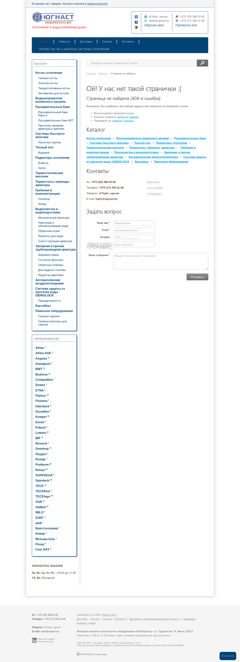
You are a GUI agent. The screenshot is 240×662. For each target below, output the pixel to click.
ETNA (40, 390)
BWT (40, 369)
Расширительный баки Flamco (53, 114)
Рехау (40, 544)
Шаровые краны (48, 254)
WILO (40, 512)
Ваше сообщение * (99, 255)
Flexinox (42, 400)
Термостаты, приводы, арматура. (52, 183)
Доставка (86, 41)
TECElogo (44, 496)
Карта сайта (109, 614)
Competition (45, 379)
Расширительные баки (52, 106)
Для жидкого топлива (52, 270)
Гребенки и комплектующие (47, 192)
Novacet (42, 443)
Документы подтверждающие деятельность (154, 619)
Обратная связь (154, 24)
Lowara (42, 432)
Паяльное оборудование (54, 311)
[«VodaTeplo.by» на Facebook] (136, 22)
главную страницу (123, 120)
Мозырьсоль (46, 539)
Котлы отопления (48, 72)
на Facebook (155, 187)
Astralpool (43, 363)
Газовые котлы (48, 78)
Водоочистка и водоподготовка (47, 210)
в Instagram (154, 193)
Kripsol (41, 427)
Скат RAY (43, 549)
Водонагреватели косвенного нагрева (50, 100)
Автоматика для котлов (53, 93)
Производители (46, 338)
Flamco (42, 395)
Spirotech (43, 480)
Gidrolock (43, 406)
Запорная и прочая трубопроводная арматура (55, 248)
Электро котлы (48, 83)
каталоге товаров (128, 116)
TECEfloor (43, 491)
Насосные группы (49, 142)
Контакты (128, 41)
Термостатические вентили (49, 174)
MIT (39, 438)
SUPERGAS (44, 475)
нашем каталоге (97, 3)
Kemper (42, 416)
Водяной (43, 152)
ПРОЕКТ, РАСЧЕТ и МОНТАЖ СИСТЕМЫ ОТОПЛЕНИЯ (74, 49)
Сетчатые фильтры (50, 259)
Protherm (43, 464)
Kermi (42, 168)
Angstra (42, 358)
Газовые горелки (49, 316)
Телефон (105, 237)
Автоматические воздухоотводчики (49, 281)
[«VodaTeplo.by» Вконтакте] (136, 17)
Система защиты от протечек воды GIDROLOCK (50, 292)
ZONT (40, 517)
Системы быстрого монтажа (50, 135)
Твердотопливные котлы (54, 88)
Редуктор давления (50, 275)
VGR (40, 501)
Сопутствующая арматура (55, 241)
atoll (39, 523)
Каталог (44, 41)
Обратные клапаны (50, 264)
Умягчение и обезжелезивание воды (53, 224)
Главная (91, 73)
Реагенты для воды (50, 236)
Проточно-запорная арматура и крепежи (51, 127)
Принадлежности (49, 300)
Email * (106, 230)
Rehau (42, 204)
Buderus (43, 163)
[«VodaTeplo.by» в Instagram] (136, 27)
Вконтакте (153, 181)
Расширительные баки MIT (55, 120)
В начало (227, 655)
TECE (40, 486)
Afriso (40, 347)
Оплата (107, 41)
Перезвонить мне (186, 24)
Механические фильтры (53, 217)
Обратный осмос (49, 231)
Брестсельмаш (47, 528)
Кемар (40, 533)
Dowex (41, 385)
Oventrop (44, 198)
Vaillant (41, 507)
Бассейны (43, 305)
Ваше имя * (103, 222)
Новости (64, 41)
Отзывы (107, 619)
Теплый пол (44, 147)
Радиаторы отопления (52, 157)
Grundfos (43, 411)
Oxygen (41, 454)
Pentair (41, 459)
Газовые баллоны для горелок (52, 323)
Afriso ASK (44, 353)
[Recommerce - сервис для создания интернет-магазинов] (34, 642)
